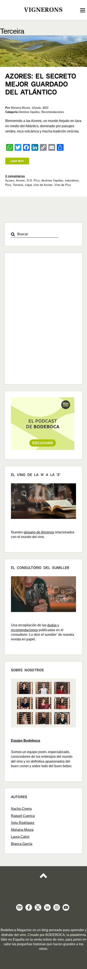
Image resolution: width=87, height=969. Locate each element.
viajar (28, 184)
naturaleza (71, 180)
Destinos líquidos (29, 112)
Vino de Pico (62, 184)
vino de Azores (43, 184)
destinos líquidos (52, 180)
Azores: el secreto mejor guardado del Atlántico (40, 84)
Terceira (18, 184)
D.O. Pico (33, 180)
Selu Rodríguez (22, 823)
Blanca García (21, 844)
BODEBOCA (55, 935)
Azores (20, 180)
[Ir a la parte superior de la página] (43, 879)
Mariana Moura (22, 830)
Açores (9, 180)
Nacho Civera (21, 808)
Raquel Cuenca (23, 816)
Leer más (17, 161)
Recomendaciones (52, 112)
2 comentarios (15, 176)
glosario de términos (39, 532)
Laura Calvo (20, 836)
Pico (8, 184)
